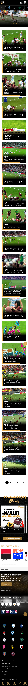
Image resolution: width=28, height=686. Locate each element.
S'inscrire (6, 584)
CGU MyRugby (6, 663)
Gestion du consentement (9, 676)
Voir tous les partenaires (9, 564)
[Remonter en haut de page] (25, 614)
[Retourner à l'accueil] (2, 5)
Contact (4, 674)
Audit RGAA (5, 671)
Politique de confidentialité (9, 666)
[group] (14, 8)
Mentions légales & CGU (8, 661)
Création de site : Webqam (9, 679)
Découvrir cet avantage (13, 539)
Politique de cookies (7, 669)
